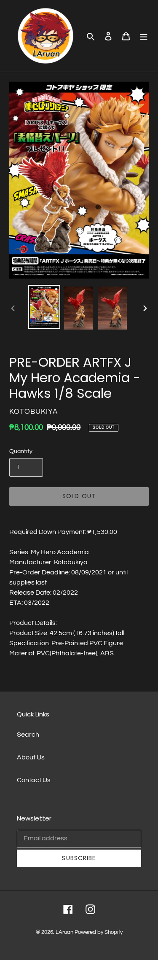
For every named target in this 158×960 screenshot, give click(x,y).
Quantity (20, 451)
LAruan (64, 932)
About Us (31, 757)
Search (28, 734)
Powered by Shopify (99, 932)
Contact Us (34, 780)
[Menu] (144, 36)
